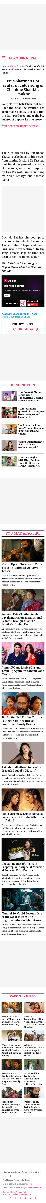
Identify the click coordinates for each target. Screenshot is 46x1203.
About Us (33, 1194)
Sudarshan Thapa (21, 316)
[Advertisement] (23, 27)
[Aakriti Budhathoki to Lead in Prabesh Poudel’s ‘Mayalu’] (9, 445)
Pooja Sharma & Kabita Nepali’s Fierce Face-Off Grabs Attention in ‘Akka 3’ (23, 817)
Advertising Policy (10, 1194)
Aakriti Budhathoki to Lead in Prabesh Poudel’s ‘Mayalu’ (31, 444)
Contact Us (23, 1194)
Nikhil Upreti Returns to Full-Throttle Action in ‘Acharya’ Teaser (22, 568)
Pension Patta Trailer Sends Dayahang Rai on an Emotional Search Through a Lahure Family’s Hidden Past (22, 619)
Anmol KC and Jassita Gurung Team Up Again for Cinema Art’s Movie (23, 671)
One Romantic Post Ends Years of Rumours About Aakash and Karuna (31, 429)
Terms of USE (9, 1192)
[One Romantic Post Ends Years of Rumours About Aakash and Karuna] (9, 429)
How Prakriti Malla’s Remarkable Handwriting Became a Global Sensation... (30, 396)
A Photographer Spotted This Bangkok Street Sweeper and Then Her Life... (31, 413)
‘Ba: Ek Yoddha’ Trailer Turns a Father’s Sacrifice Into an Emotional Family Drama (22, 721)
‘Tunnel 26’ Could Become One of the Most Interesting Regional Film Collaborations (22, 917)
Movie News (16, 66)
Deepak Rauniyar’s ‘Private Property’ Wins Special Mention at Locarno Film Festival (23, 867)
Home (5, 66)
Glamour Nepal (30, 98)
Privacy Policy (22, 1192)
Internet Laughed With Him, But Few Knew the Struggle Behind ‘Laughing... (29, 461)
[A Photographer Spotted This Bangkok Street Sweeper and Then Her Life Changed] (9, 412)
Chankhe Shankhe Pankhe (16, 314)
